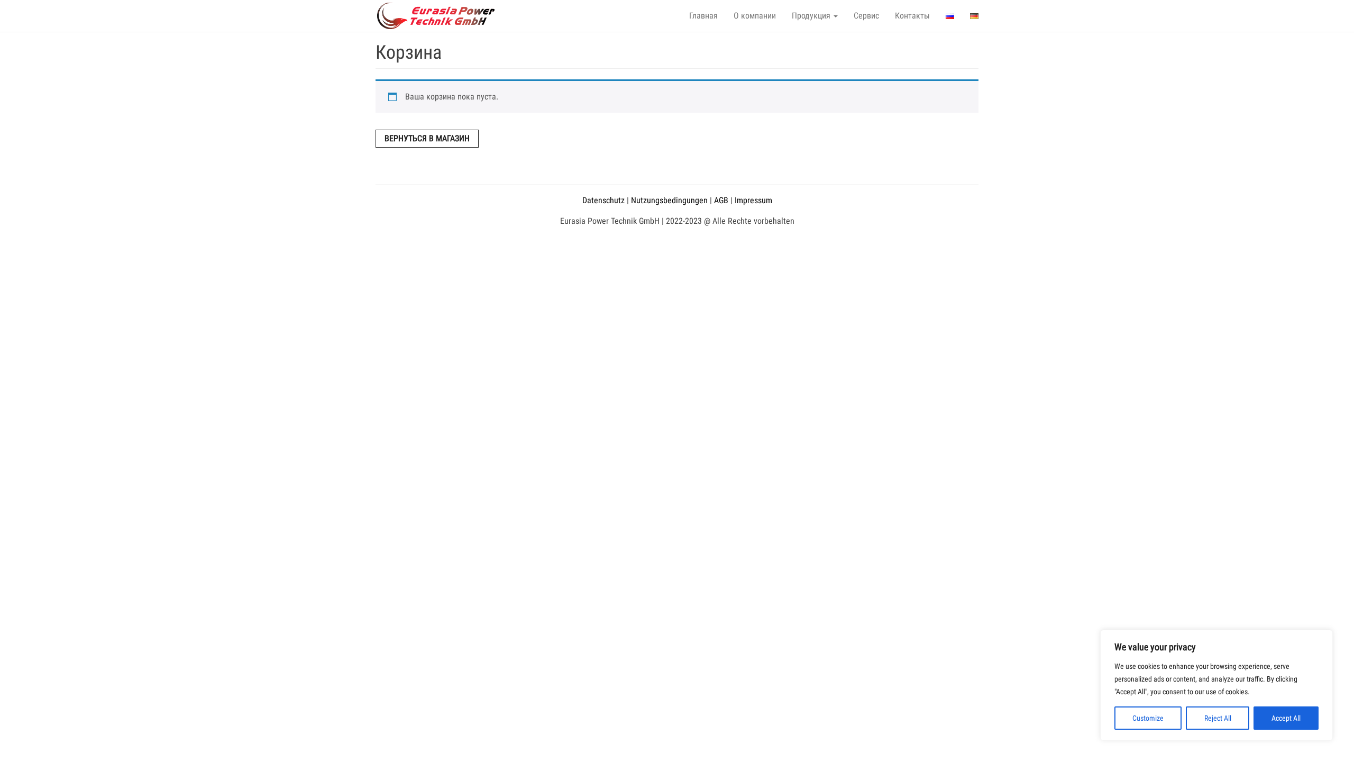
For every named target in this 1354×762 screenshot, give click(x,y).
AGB (721, 200)
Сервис (866, 16)
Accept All (1286, 718)
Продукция (812, 16)
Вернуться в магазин (427, 138)
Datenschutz (603, 200)
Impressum (753, 200)
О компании (755, 16)
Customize (1148, 718)
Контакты (912, 16)
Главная (703, 16)
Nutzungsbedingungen (669, 200)
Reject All (1217, 718)
